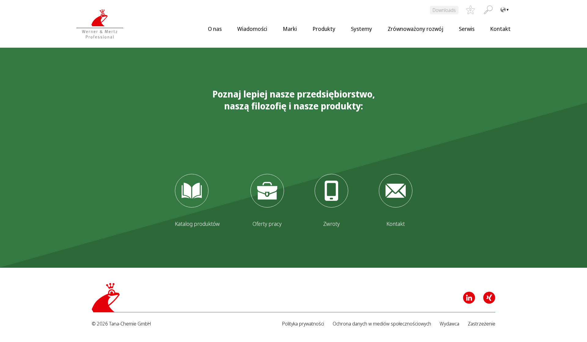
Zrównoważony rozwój (415, 28)
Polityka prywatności (303, 324)
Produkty (323, 28)
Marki (290, 28)
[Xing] (489, 298)
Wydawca (449, 324)
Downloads (444, 10)
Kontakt (500, 28)
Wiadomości (252, 28)
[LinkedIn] (469, 298)
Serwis (466, 28)
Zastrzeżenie (481, 324)
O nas (215, 28)
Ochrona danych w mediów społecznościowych (382, 324)
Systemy (361, 28)
